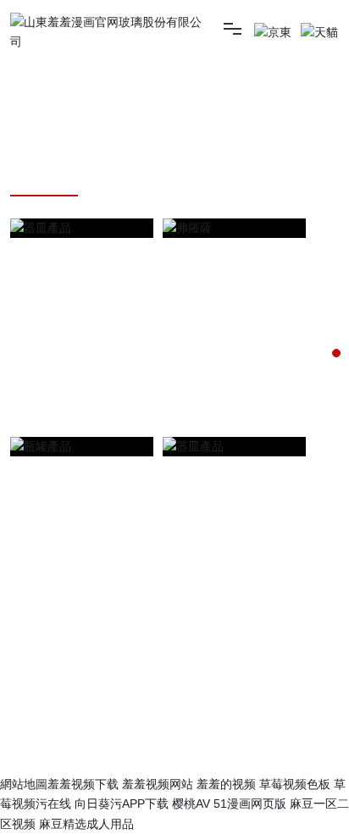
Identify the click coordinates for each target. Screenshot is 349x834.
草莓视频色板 (294, 784)
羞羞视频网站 (157, 784)
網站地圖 (23, 784)
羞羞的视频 (226, 784)
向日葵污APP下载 (122, 803)
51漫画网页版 (249, 803)
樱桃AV (191, 803)
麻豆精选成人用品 (86, 824)
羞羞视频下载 (83, 784)
